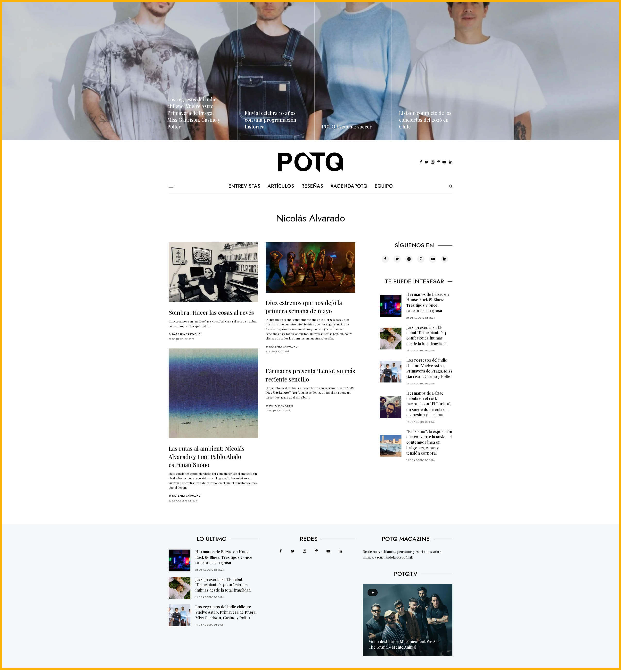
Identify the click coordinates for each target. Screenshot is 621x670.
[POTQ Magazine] (310, 162)
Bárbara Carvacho (186, 334)
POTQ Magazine (281, 405)
